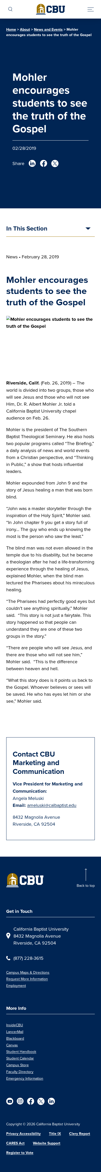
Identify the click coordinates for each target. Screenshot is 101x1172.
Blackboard (15, 1038)
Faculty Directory (19, 1071)
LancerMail (14, 1031)
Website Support (46, 1143)
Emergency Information (24, 1078)
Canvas (12, 1045)
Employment (16, 985)
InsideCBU (14, 1025)
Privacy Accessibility (23, 1133)
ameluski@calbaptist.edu (51, 805)
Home (11, 29)
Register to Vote (19, 1152)
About (25, 29)
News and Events (48, 29)
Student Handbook (21, 1051)
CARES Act (15, 1143)
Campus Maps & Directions (27, 972)
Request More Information (27, 978)
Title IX (55, 1133)
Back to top (86, 885)
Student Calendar (20, 1058)
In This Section (26, 229)
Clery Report (79, 1133)
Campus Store (17, 1065)
